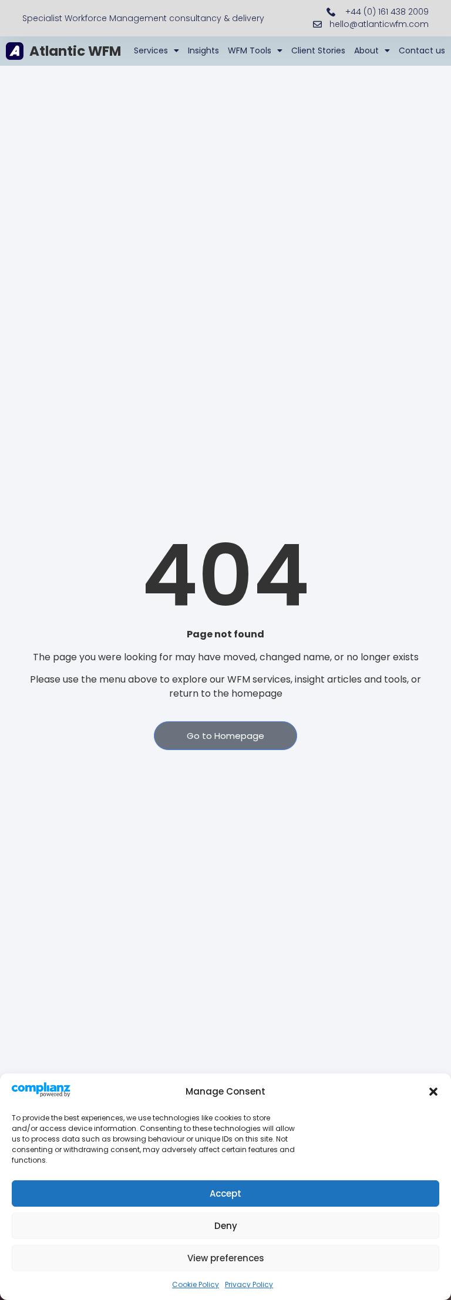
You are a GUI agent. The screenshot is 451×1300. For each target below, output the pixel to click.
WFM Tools (249, 50)
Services (151, 50)
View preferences (225, 1258)
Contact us (422, 50)
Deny (225, 1226)
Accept (225, 1193)
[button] (433, 1092)
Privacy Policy (249, 1284)
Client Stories (318, 50)
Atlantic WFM (75, 51)
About (366, 50)
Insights (203, 50)
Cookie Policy (195, 1284)
